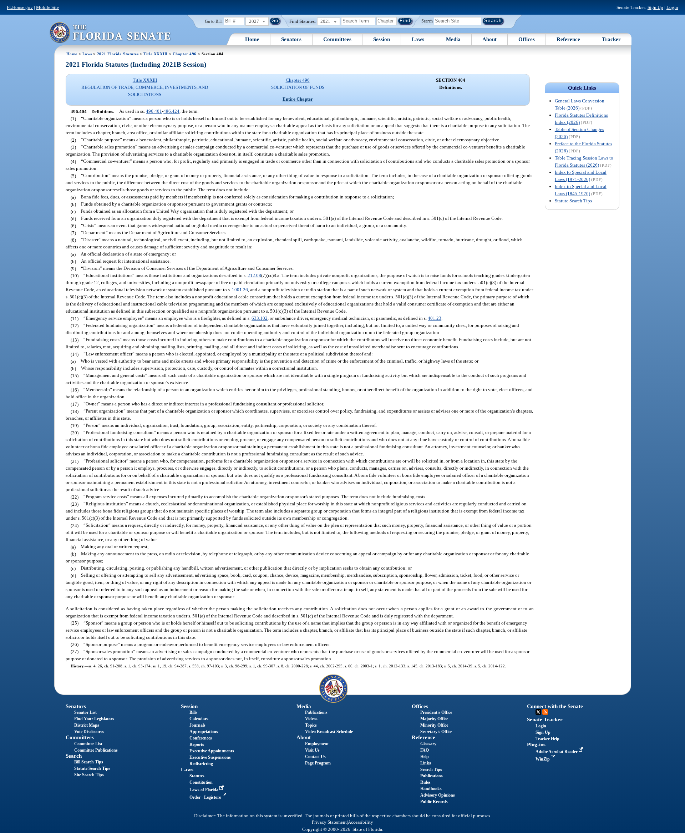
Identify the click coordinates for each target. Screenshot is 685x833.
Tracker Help (547, 738)
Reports (196, 744)
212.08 (254, 275)
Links (425, 763)
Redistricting (201, 763)
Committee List (88, 743)
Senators (291, 39)
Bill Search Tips (88, 761)
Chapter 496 (185, 54)
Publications (316, 712)
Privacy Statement (329, 822)
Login (672, 7)
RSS (545, 712)
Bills (193, 712)
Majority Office (434, 718)
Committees (337, 39)
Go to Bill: (214, 21)
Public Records (434, 801)
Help (424, 756)
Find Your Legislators (94, 718)
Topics (311, 725)
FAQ (424, 750)
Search (427, 21)
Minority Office (434, 725)
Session (381, 39)
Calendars (198, 718)
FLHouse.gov (20, 7)
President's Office (436, 712)
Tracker (611, 39)
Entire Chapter (298, 99)
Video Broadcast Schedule (329, 731)
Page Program (318, 763)
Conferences (200, 738)
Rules (425, 782)
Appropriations (203, 731)
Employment (317, 743)
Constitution (201, 782)
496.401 (154, 111)
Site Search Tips (89, 774)
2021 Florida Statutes (118, 54)
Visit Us (312, 750)
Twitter (538, 712)
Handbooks (431, 788)
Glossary (428, 743)
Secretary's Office (436, 731)
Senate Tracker (545, 719)
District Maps (86, 725)
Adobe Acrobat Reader (557, 751)
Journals (197, 725)
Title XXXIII (155, 54)
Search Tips (431, 769)
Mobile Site (47, 7)
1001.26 (240, 290)
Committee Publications (96, 750)
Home (252, 39)
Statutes (196, 775)
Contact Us (315, 756)
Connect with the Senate (555, 706)
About (489, 39)
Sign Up (655, 7)
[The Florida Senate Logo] (110, 32)
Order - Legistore (205, 797)
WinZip (543, 759)
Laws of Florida (204, 789)
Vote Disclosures (89, 731)
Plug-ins (536, 744)
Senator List (85, 712)
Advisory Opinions (437, 795)
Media (453, 39)
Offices (526, 39)
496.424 (171, 111)
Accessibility (360, 822)
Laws (418, 39)
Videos (311, 718)
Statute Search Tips (573, 200)
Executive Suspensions (210, 757)
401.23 (434, 318)
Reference (568, 39)
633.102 (260, 318)
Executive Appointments (211, 750)
